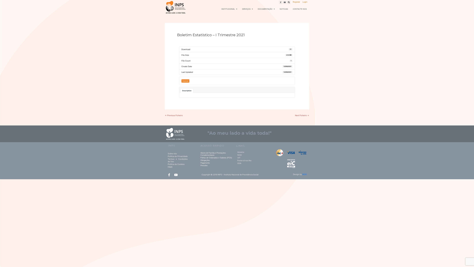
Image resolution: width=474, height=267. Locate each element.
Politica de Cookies (176, 164)
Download (185, 81)
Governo (240, 152)
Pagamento (205, 163)
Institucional (228, 9)
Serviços (246, 9)
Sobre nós (172, 153)
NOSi (304, 174)
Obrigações (205, 160)
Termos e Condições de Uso (178, 160)
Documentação (265, 9)
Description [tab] (186, 91)
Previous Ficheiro (174, 115)
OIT (238, 158)
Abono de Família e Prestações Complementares (213, 154)
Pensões (204, 165)
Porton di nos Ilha (244, 160)
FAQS (170, 167)
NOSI (239, 155)
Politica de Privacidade (178, 156)
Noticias (284, 9)
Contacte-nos (300, 9)
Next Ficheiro (302, 115)
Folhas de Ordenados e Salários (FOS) (216, 158)
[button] (289, 2)
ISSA (239, 163)
